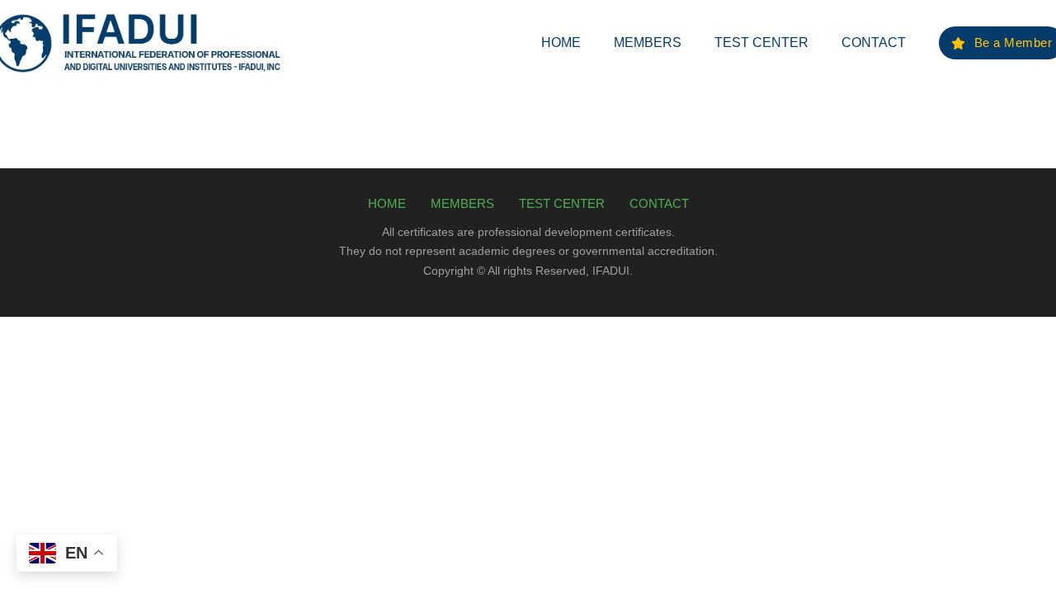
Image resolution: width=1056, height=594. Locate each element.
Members (647, 42)
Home (561, 42)
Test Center (761, 42)
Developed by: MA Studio (528, 286)
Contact (874, 42)
